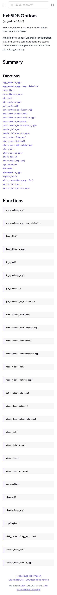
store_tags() (10, 157)
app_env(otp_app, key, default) (20, 86)
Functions (11, 76)
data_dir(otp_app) (13, 94)
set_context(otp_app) (14, 137)
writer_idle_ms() (12, 184)
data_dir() (9, 90)
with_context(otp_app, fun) (18, 180)
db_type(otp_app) (12, 102)
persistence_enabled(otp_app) (19, 118)
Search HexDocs (17, 580)
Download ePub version (37, 579)
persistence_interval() (16, 122)
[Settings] (52, 5)
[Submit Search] (12, 5)
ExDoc (23, 585)
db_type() (8, 98)
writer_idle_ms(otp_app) (16, 188)
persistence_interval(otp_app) (20, 125)
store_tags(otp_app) (14, 161)
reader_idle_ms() (12, 129)
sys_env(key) (10, 165)
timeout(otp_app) (12, 172)
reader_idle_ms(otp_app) (16, 133)
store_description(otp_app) (18, 145)
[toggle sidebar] (4, 4)
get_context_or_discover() (17, 110)
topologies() (10, 176)
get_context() (10, 106)
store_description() (14, 141)
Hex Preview (35, 575)
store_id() (9, 149)
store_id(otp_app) (13, 153)
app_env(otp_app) (12, 82)
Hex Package (22, 575)
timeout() (8, 168)
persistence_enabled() (15, 114)
